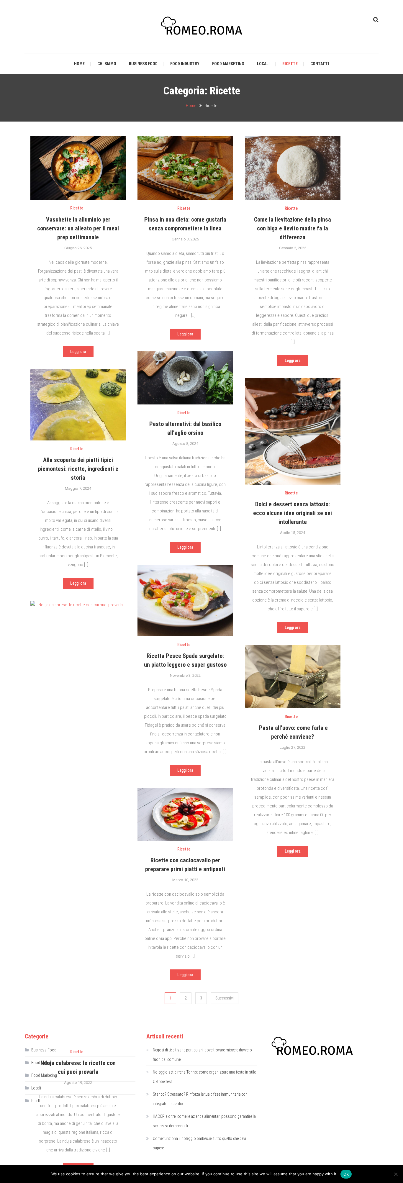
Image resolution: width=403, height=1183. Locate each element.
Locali (263, 63)
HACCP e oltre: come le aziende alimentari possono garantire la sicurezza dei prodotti (204, 1121)
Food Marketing (228, 63)
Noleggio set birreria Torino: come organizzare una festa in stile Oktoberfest (204, 1077)
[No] (396, 1174)
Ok (346, 1174)
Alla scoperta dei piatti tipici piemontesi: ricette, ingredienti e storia (78, 468)
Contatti (319, 63)
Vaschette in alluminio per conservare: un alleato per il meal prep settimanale (78, 228)
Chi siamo (106, 63)
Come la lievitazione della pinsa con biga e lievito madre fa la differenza (292, 228)
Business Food (143, 63)
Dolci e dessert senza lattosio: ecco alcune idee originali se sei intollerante (292, 513)
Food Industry (184, 63)
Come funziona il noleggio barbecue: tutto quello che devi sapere (199, 1143)
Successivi (224, 998)
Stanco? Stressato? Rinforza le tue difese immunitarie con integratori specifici (200, 1099)
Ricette (290, 63)
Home (79, 63)
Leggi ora (78, 351)
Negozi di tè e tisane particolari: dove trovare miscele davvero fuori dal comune (202, 1055)
